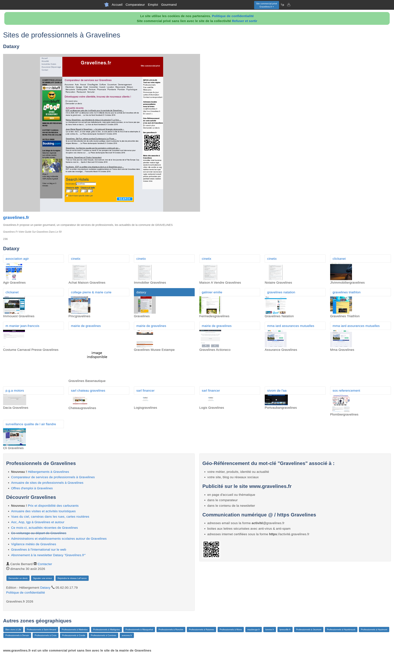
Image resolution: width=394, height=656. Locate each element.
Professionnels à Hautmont (374, 629)
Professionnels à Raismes (201, 629)
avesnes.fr (127, 635)
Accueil (117, 4)
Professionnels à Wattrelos (75, 629)
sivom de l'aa (277, 390)
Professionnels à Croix (45, 635)
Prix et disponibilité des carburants (53, 505)
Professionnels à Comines (103, 635)
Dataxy (45, 587)
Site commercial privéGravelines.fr (266, 5)
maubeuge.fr (253, 629)
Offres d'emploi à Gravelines (32, 488)
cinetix (75, 258)
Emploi (153, 4)
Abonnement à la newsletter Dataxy (48, 555)
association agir (17, 258)
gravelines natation (281, 292)
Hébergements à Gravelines (48, 471)
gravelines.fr (16, 217)
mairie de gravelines (86, 326)
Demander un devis (18, 578)
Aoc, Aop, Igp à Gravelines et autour (37, 522)
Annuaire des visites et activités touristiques (43, 511)
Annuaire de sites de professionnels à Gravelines (47, 482)
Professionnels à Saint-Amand (41, 629)
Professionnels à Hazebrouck (341, 629)
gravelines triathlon (347, 292)
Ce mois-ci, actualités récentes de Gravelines (44, 527)
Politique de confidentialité (233, 16)
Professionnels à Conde (73, 635)
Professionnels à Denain (17, 635)
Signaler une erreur (42, 578)
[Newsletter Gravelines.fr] (282, 4)
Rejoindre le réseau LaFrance (72, 578)
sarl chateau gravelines (88, 390)
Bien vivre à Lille (13, 629)
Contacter (45, 564)
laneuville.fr (285, 629)
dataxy (141, 292)
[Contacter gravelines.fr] (288, 4)
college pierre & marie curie (91, 292)
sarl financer (145, 390)
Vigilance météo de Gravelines (33, 544)
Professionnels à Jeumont (308, 629)
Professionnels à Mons (231, 629)
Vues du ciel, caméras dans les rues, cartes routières (50, 516)
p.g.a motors (15, 390)
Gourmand (169, 4)
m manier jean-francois (22, 326)
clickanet (339, 258)
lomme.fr (269, 629)
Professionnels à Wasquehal (139, 629)
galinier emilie (212, 292)
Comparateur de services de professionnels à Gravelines (53, 477)
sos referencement (346, 390)
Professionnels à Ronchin (171, 629)
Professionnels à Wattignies (106, 629)
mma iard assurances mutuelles (290, 326)
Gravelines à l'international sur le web (38, 549)
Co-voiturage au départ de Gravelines (38, 533)
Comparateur (135, 4)
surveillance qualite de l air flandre (31, 424)
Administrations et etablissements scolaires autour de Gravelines (59, 538)
